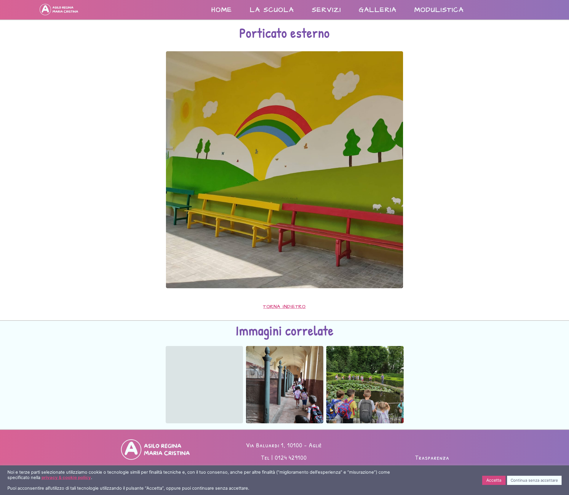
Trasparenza (432, 457)
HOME (221, 10)
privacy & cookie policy (66, 477)
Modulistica (439, 10)
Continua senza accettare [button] (534, 480)
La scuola (272, 10)
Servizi (326, 10)
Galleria (378, 10)
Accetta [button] (493, 480)
